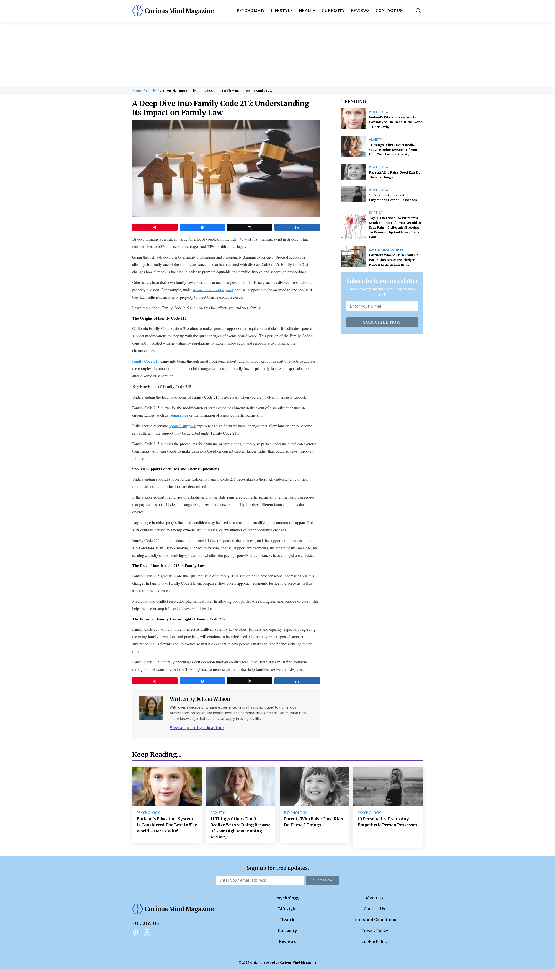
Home (137, 91)
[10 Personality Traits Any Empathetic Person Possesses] (353, 194)
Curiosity (333, 10)
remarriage (178, 415)
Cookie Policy (374, 941)
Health (307, 10)
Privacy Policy (374, 930)
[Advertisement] (277, 54)
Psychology (251, 10)
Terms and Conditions (374, 919)
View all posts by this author (197, 727)
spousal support (182, 426)
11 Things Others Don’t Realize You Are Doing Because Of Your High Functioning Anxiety (393, 149)
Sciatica (375, 212)
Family (151, 91)
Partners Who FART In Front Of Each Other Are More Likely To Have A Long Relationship (393, 260)
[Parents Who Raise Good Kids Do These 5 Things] (353, 172)
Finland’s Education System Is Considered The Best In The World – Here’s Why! (396, 122)
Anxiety (375, 139)
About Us (374, 897)
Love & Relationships (386, 249)
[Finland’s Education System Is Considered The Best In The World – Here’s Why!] (353, 118)
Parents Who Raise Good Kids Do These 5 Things (394, 174)
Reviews (360, 10)
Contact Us (389, 10)
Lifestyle (282, 10)
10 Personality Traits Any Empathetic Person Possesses (393, 197)
